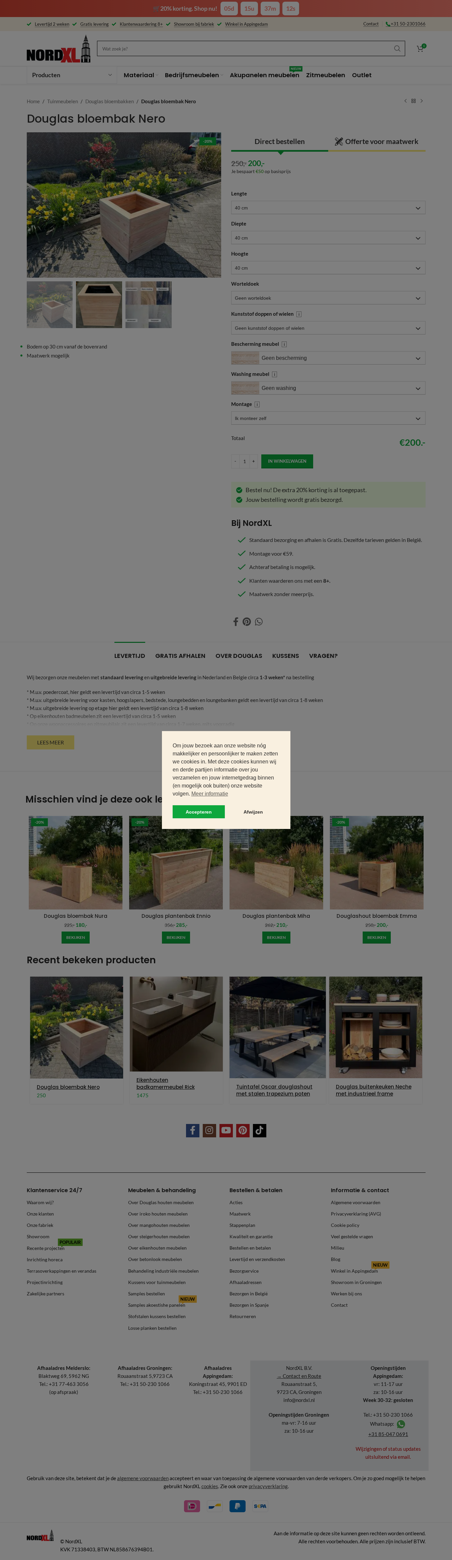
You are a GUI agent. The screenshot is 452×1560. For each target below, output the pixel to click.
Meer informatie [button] (209, 794)
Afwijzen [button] (253, 812)
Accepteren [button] (199, 812)
